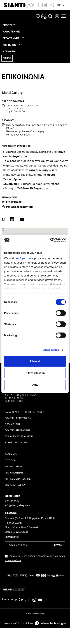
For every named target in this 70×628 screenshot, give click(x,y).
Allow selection (35, 372)
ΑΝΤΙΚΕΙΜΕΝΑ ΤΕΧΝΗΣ (18, 478)
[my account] (57, 16)
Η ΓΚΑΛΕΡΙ (9, 51)
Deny (35, 384)
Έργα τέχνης (11, 38)
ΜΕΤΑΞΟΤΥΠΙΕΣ (13, 466)
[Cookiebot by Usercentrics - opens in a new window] (50, 240)
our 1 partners (24, 258)
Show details (51, 349)
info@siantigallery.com (19, 206)
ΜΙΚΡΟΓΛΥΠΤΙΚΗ (14, 472)
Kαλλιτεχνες (11, 31)
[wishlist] (38, 16)
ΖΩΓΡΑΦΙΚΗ (11, 454)
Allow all (35, 361)
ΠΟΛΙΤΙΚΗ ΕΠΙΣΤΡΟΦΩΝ (18, 418)
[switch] (61, 313)
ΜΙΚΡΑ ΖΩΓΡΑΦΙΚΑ (15, 484)
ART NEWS (9, 44)
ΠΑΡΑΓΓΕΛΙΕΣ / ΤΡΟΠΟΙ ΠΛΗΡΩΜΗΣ (25, 412)
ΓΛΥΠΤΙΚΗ (10, 460)
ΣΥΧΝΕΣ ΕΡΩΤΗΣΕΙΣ (16, 442)
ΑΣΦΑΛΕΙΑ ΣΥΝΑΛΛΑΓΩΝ (19, 436)
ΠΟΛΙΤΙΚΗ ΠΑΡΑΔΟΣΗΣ (17, 430)
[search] (50, 16)
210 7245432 (14, 202)
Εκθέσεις (9, 25)
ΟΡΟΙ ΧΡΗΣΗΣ (12, 424)
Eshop (7, 58)
